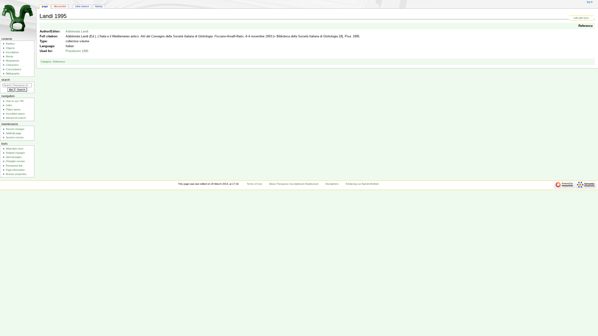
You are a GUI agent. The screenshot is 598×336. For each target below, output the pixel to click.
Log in (590, 1)
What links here (14, 148)
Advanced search (16, 117)
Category (46, 61)
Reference (585, 26)
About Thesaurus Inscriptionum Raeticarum (293, 183)
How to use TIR (15, 101)
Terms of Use (254, 183)
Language (47, 46)
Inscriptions (12, 52)
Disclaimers (332, 183)
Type (43, 41)
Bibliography (13, 73)
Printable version (15, 161)
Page (45, 6)
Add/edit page (13, 133)
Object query (13, 109)
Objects (10, 48)
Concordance (13, 69)
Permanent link (14, 165)
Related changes (15, 152)
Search (5, 79)
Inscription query (15, 113)
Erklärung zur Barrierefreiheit (362, 183)
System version (15, 137)
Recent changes (15, 129)
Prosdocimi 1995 (77, 51)
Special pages (14, 157)
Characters (12, 64)
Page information (15, 169)
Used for (46, 51)
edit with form (581, 18)
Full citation (48, 36)
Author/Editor (49, 31)
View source (82, 6)
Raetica (10, 43)
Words (9, 56)
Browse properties (16, 174)
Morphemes (12, 60)
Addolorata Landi (77, 31)
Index (9, 105)
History (99, 6)
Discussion (60, 6)
